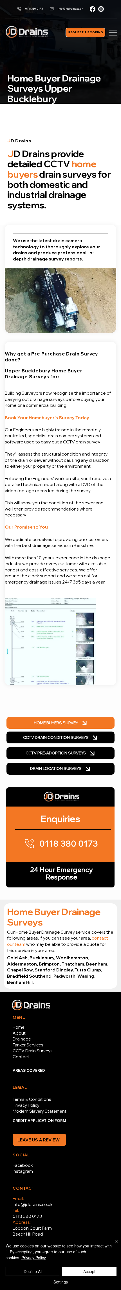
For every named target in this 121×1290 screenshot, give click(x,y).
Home (18, 1027)
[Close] (113, 1245)
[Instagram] (101, 9)
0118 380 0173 (27, 1216)
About (19, 1033)
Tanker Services (28, 1045)
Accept (89, 1271)
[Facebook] (92, 9)
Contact (21, 1056)
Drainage (22, 1039)
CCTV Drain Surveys (33, 1050)
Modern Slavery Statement (39, 1111)
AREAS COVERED (29, 1070)
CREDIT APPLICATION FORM (39, 1120)
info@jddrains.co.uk (33, 1204)
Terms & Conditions (32, 1099)
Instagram (23, 1171)
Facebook (23, 1165)
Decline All (33, 1271)
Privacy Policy (26, 1105)
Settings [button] (60, 1282)
